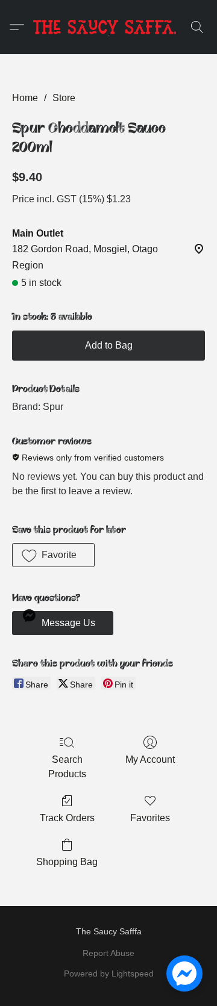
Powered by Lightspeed (109, 973)
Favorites (150, 818)
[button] (108, 27)
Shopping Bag (67, 862)
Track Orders (67, 818)
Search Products (67, 766)
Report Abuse (108, 953)
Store (63, 98)
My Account (150, 759)
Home (25, 98)
